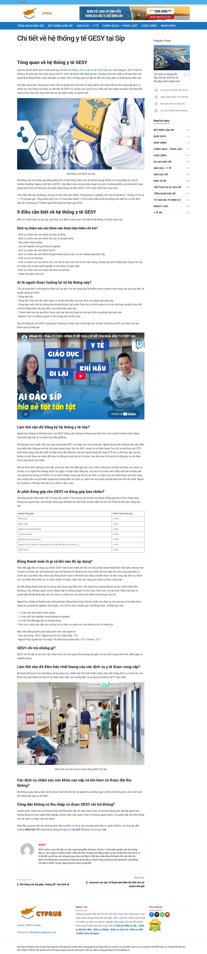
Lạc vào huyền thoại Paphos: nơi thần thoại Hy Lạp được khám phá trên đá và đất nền (174, 110)
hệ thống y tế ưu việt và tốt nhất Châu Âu (90, 70)
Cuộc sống (149, 25)
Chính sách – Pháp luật (119, 25)
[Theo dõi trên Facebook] (19, 2)
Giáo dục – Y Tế (87, 25)
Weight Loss (161, 206)
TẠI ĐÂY (75, 829)
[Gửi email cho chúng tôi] (156, 914)
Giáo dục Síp (161, 174)
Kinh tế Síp (160, 181)
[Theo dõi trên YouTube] (24, 2)
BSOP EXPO (168, 25)
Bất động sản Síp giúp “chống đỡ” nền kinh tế (44, 884)
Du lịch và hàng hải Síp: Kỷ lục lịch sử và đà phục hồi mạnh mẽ (167, 78)
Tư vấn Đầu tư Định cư (167, 200)
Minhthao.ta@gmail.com (43, 932)
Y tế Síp (158, 212)
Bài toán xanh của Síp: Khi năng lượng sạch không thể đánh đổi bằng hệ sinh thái (173, 103)
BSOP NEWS (160, 142)
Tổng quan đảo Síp (30, 25)
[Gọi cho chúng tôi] (162, 914)
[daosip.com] (40, 13)
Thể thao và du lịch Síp (167, 187)
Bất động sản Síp (60, 25)
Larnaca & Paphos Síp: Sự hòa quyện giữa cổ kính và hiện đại (174, 90)
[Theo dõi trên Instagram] (21, 2)
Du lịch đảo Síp (163, 161)
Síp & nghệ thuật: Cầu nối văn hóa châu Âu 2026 (174, 97)
